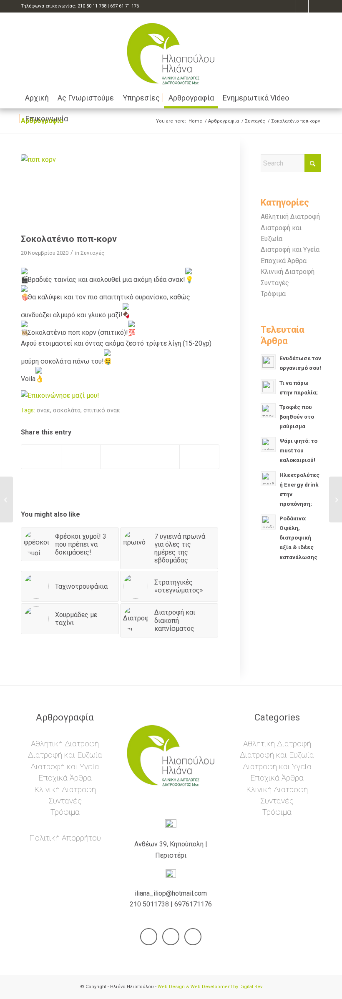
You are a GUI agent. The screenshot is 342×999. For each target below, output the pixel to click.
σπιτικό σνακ (101, 410)
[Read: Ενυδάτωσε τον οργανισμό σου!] (268, 361)
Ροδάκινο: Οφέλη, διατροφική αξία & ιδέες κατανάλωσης (298, 537)
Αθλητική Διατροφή (290, 217)
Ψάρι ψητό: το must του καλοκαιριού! (298, 450)
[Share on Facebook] (41, 457)
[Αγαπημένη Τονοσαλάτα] (6, 499)
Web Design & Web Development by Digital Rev (210, 986)
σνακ (43, 410)
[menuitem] (37, 98)
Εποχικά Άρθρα (284, 261)
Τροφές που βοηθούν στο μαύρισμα (296, 416)
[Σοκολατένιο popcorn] (120, 192)
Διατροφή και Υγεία (290, 250)
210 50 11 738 (92, 6)
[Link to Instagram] (315, 6)
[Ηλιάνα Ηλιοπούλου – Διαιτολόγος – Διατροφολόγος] (171, 50)
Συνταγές (92, 253)
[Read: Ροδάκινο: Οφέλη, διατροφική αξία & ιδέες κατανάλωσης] (268, 522)
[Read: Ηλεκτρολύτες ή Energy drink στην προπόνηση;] (268, 478)
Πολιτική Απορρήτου (65, 838)
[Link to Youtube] (302, 6)
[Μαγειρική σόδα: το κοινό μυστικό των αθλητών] (335, 499)
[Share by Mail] (199, 457)
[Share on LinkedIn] (159, 457)
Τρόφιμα (273, 294)
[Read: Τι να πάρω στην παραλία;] (268, 386)
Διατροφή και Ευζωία (65, 755)
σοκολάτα (66, 410)
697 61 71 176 (124, 6)
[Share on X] (81, 457)
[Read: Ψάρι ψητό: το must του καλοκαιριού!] (268, 444)
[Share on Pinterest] (120, 457)
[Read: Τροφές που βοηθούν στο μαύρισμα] (268, 410)
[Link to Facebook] (290, 6)
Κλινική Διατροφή (287, 272)
